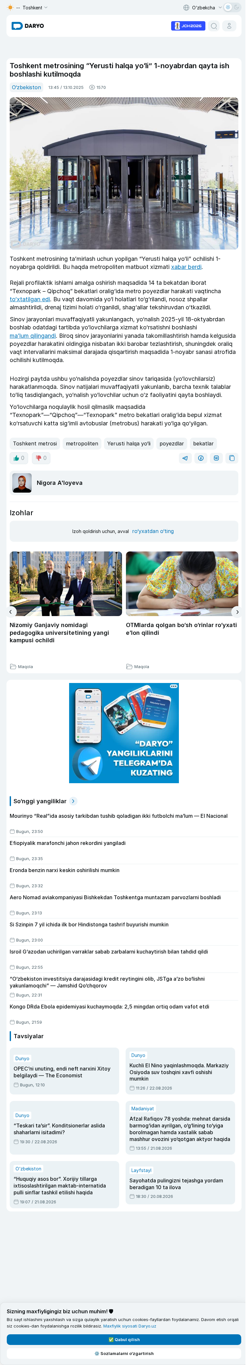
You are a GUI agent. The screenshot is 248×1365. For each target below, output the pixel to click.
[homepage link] (28, 26)
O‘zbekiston (26, 87)
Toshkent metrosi (35, 443)
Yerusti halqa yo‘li (128, 443)
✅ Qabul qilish (124, 1339)
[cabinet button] (229, 25)
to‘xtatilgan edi (30, 299)
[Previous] (11, 612)
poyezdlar (172, 443)
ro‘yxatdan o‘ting (153, 531)
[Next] (237, 612)
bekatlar (203, 443)
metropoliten (82, 443)
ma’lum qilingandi (33, 335)
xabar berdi (186, 266)
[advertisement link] (188, 25)
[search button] (214, 25)
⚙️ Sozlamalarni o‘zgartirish (124, 1353)
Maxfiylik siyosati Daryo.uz (129, 1325)
